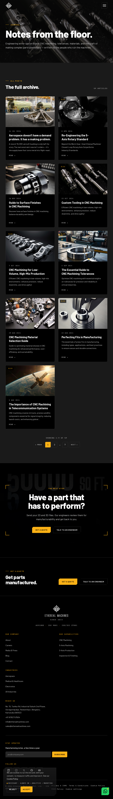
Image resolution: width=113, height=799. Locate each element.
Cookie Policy (98, 786)
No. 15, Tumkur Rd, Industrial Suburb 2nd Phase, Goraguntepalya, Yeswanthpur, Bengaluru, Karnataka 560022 (25, 709)
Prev (38, 445)
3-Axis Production (66, 650)
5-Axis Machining (66, 645)
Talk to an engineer (67, 530)
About (8, 640)
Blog (7, 655)
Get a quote (41, 530)
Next (74, 445)
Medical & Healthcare (14, 681)
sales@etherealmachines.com (18, 726)
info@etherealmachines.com (17, 722)
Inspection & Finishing (68, 655)
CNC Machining (65, 640)
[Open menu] (104, 5)
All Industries (11, 691)
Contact (9, 661)
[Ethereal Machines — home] (9, 5)
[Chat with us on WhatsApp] (105, 791)
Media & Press (11, 650)
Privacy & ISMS (59, 786)
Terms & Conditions (78, 786)
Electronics (10, 686)
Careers (9, 645)
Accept (26, 789)
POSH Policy (58, 789)
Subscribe (59, 754)
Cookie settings (74, 789)
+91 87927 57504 (13, 717)
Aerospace (10, 676)
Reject (13, 789)
